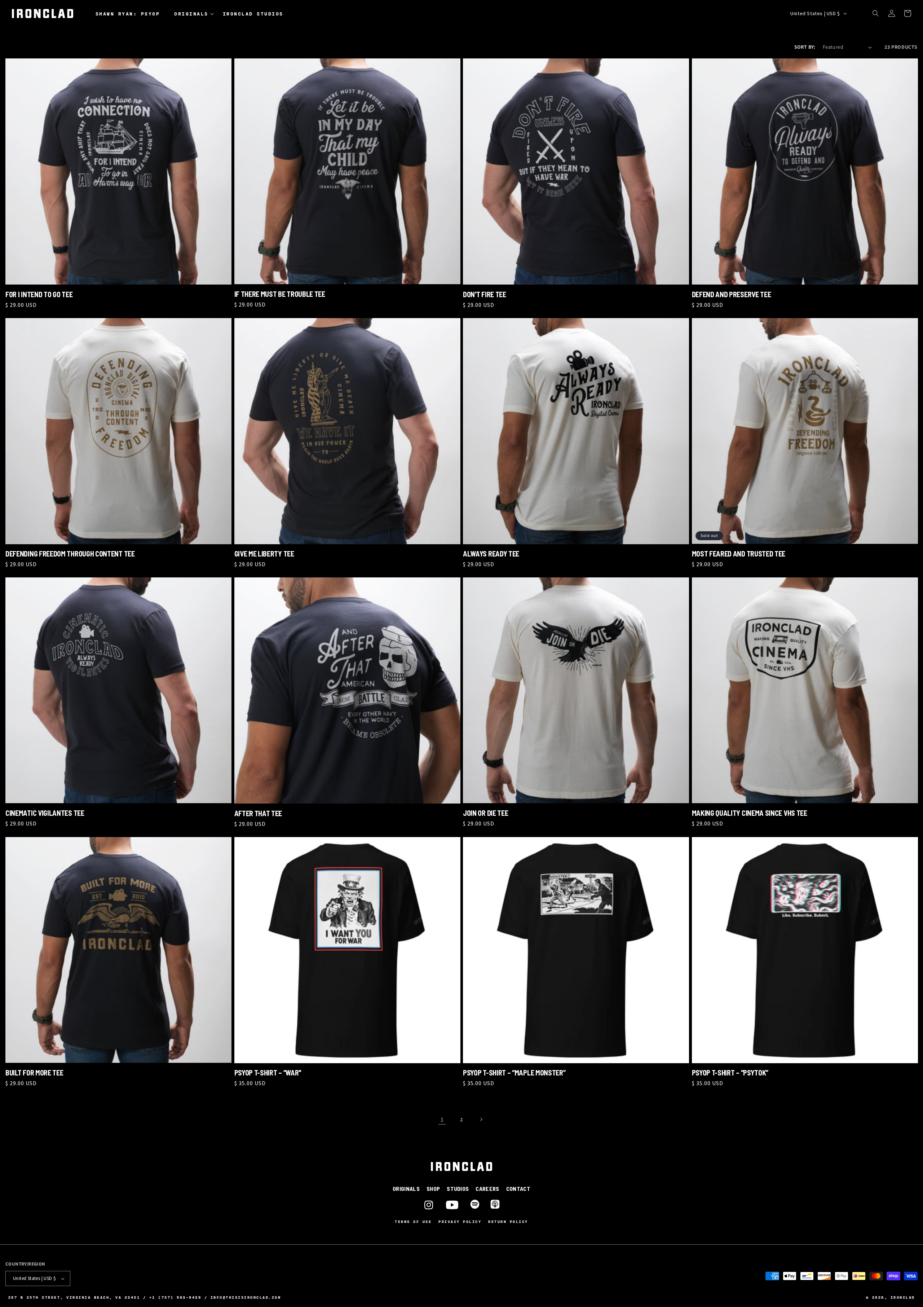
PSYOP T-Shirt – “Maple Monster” (514, 1072)
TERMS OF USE (413, 1221)
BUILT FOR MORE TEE (34, 1072)
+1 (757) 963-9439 (175, 1297)
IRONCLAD (903, 1297)
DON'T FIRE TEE (484, 294)
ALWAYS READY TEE (491, 553)
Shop (433, 1188)
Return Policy (508, 1221)
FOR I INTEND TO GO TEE (38, 294)
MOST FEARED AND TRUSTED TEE (739, 553)
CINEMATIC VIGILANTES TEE (44, 813)
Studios (458, 1188)
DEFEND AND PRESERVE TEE (731, 294)
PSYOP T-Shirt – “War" (268, 1072)
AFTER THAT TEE (258, 813)
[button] (195, 14)
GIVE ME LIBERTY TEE (264, 553)
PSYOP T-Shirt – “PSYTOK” (730, 1072)
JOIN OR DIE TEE (485, 813)
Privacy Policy (459, 1221)
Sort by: (805, 47)
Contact (518, 1188)
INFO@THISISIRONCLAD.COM (246, 1297)
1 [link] (442, 1119)
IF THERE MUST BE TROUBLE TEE (279, 294)
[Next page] (481, 1119)
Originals (406, 1188)
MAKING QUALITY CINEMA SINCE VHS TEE (749, 813)
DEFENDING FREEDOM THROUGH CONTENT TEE (70, 553)
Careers (487, 1188)
